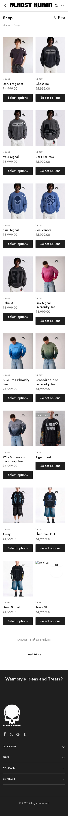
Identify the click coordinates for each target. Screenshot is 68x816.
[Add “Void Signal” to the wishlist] (24, 123)
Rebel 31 (9, 303)
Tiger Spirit (43, 457)
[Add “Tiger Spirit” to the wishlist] (56, 423)
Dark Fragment (13, 84)
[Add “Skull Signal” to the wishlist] (24, 196)
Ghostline (42, 84)
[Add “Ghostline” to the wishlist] (56, 50)
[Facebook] (5, 735)
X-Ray (7, 534)
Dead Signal (11, 607)
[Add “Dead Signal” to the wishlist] (24, 573)
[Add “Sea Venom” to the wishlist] (56, 196)
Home (6, 25)
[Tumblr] (24, 735)
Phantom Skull (45, 534)
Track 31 (41, 607)
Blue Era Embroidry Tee (16, 382)
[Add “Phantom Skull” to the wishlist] (56, 500)
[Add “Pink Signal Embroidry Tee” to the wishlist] (56, 269)
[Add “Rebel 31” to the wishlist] (24, 269)
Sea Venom (43, 230)
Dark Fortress (45, 157)
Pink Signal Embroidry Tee (45, 305)
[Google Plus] (18, 735)
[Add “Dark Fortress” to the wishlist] (56, 123)
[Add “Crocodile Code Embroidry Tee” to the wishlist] (56, 346)
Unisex (6, 79)
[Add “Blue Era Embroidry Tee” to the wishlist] (24, 346)
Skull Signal (11, 230)
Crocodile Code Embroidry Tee (47, 382)
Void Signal (11, 157)
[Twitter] (11, 735)
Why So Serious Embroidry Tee (14, 459)
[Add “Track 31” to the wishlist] (56, 573)
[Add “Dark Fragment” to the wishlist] (24, 50)
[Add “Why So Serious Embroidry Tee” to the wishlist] (24, 423)
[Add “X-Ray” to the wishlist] (24, 500)
